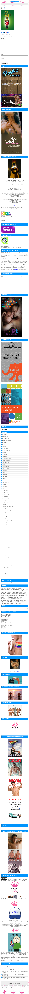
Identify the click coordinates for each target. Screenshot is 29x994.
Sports (3, 559)
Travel (3, 569)
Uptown (3, 573)
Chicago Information (6, 460)
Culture (3, 472)
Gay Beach (4, 492)
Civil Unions (4, 462)
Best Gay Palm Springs (6, 615)
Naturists (4, 524)
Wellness (4, 575)
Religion (3, 549)
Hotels (3, 508)
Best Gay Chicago (16, 983)
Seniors (3, 555)
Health (3, 500)
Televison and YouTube (6, 563)
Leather (3, 512)
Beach (3, 446)
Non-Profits (4, 530)
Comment (3, 38)
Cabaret (3, 454)
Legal (3, 514)
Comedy (3, 464)
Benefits (3, 448)
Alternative (4, 436)
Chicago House (4, 620)
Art (2, 444)
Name (2, 50)
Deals (3, 476)
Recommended (5, 547)
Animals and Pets (5, 440)
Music (3, 522)
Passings (4, 536)
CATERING (3, 618)
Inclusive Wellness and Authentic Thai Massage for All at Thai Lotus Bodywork (13, 966)
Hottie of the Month (6, 510)
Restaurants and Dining (6, 551)
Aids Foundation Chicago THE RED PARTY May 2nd (15, 972)
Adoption (4, 434)
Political (3, 538)
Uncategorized (5, 571)
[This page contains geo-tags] (3, 220)
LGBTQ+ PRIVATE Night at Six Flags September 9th (13, 975)
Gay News (3, 621)
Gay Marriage (4, 494)
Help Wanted (4, 502)
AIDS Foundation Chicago (6, 614)
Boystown (4, 452)
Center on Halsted (5, 458)
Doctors (3, 478)
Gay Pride (4, 496)
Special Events (5, 557)
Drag (3, 480)
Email (2, 54)
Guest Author (4, 498)
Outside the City (5, 534)
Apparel (3, 442)
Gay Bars (4, 490)
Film (3, 484)
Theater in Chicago (6, 565)
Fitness (3, 486)
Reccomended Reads (6, 544)
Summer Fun (4, 561)
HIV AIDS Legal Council (6, 622)
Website (2, 58)
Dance (3, 474)
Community (4, 466)
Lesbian (3, 516)
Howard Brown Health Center (7, 625)
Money (3, 518)
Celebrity (4, 456)
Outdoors (4, 532)
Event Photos (4, 482)
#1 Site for (14, 671)
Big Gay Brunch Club (6, 450)
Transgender (4, 567)
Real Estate (4, 542)
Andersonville (4, 438)
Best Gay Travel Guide (5, 616)
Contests (4, 470)
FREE (3, 488)
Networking (4, 526)
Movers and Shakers (6, 520)
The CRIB (3, 628)
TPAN (2, 630)
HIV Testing (3, 624)
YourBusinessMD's (8, 899)
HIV (3, 504)
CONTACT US (5, 468)
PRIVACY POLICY (6, 540)
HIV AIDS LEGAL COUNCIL (7, 506)
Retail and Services (6, 553)
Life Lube (3, 626)
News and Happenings (6, 528)
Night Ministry (4, 627)
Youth (3, 577)
